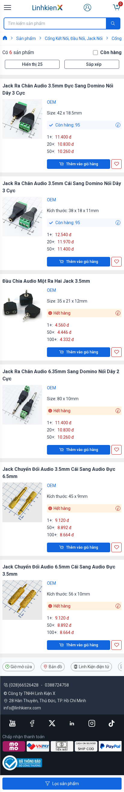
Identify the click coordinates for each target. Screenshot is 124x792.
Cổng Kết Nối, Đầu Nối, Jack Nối (74, 38)
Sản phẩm (26, 38)
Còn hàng (111, 52)
